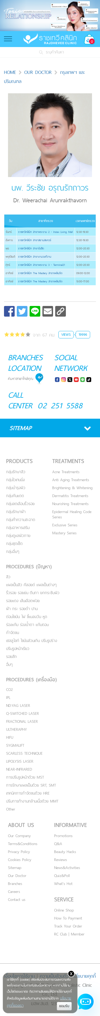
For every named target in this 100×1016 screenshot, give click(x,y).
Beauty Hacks (65, 851)
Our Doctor (17, 875)
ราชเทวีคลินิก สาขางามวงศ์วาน (34, 256)
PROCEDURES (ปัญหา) (29, 566)
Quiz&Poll (62, 875)
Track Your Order (68, 926)
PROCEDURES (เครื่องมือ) (31, 679)
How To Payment (68, 918)
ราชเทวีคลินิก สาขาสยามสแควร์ (34, 240)
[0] (17, 335)
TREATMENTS (68, 461)
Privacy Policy (19, 851)
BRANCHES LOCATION (25, 363)
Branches (15, 883)
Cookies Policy (19, 859)
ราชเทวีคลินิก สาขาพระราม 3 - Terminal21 (41, 264)
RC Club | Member (69, 934)
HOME (10, 72)
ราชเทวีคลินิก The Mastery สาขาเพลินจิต (40, 273)
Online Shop (64, 910)
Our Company (19, 835)
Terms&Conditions (22, 843)
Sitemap (14, 867)
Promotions (63, 835)
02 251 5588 (60, 405)
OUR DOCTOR (38, 72)
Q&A (58, 843)
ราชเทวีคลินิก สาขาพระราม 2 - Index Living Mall (45, 231)
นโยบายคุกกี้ (85, 976)
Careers (14, 891)
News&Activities (67, 867)
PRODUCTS (19, 461)
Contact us (16, 899)
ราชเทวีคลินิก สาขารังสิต (31, 248)
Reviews (60, 859)
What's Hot (63, 883)
